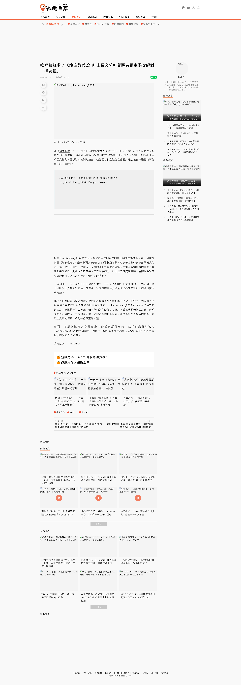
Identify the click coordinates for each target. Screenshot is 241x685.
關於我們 (154, 673)
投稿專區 (140, 16)
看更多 (99, 524)
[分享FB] (43, 85)
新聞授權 (98, 673)
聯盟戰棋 (133, 23)
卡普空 (84, 412)
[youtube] (188, 7)
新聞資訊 (76, 16)
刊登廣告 (76, 673)
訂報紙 (145, 673)
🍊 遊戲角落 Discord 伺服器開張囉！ (82, 357)
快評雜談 (92, 16)
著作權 (116, 673)
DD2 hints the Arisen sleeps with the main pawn (88, 177)
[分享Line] (43, 92)
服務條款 (108, 673)
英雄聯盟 (75, 23)
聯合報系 (135, 673)
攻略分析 (45, 16)
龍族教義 (60, 412)
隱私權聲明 (124, 673)
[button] (198, 7)
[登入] (193, 7)
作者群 (155, 16)
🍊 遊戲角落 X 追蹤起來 (73, 362)
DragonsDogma (97, 182)
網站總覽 (164, 673)
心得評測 (61, 16)
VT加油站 (124, 16)
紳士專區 (108, 16)
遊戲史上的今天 (151, 23)
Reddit (73, 412)
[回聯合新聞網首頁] (43, 8)
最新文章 (168, 95)
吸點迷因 (119, 23)
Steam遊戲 (103, 23)
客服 (90, 673)
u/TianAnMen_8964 (74, 182)
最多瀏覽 (168, 160)
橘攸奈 (88, 23)
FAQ (84, 673)
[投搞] (183, 7)
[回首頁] (54, 8)
